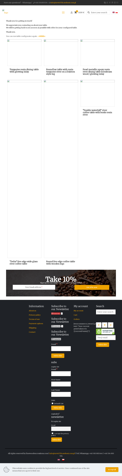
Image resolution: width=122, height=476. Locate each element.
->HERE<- (41, 36)
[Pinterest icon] (112, 2)
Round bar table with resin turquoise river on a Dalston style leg (60, 71)
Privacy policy (35, 315)
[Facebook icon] (110, 2)
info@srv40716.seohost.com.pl (63, 3)
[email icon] (117, 2)
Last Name (55, 390)
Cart (75, 315)
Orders (76, 319)
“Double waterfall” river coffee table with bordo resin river (97, 112)
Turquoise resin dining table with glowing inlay (24, 70)
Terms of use (34, 319)
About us (32, 311)
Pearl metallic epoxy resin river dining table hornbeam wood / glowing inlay (97, 71)
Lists (53, 400)
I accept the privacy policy (60, 434)
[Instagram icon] (115, 2)
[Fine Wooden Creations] (5, 12)
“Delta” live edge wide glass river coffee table (24, 262)
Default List (58, 403)
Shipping (32, 328)
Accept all (112, 470)
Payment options (36, 323)
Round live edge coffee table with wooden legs (60, 262)
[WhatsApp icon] (107, 2)
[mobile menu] (63, 12)
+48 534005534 (41, 3)
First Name (55, 380)
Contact (32, 332)
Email (54, 344)
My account (78, 311)
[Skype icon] (105, 2)
